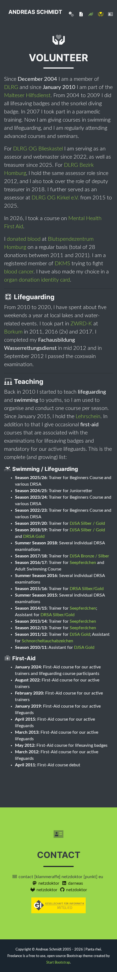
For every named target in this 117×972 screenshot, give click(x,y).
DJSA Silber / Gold (87, 523)
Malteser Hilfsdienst (27, 95)
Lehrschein (88, 416)
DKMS (62, 263)
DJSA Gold (80, 634)
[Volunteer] (101, 14)
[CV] (81, 14)
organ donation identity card (37, 280)
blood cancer (18, 271)
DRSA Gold (34, 536)
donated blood (24, 239)
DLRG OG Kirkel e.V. (55, 197)
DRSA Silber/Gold (87, 589)
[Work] (71, 14)
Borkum (13, 332)
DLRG (11, 87)
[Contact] (110, 14)
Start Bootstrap (58, 962)
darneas (75, 883)
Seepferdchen (83, 562)
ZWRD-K (81, 323)
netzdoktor (48, 883)
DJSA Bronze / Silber (89, 556)
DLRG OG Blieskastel (38, 149)
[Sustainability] (91, 14)
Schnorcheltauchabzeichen (47, 641)
